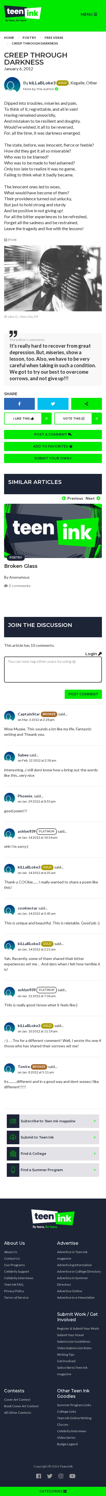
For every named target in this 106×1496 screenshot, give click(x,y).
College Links (66, 1411)
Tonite (24, 1066)
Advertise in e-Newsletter (76, 1297)
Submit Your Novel (70, 1335)
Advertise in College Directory (79, 1271)
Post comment (83, 694)
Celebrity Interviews (18, 1278)
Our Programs (14, 1265)
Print (12, 240)
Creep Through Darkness (35, 43)
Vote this (80, 418)
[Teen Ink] (26, 13)
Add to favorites (51, 446)
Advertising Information (74, 1265)
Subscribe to (48, 1121)
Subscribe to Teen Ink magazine (72, 1370)
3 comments (19, 586)
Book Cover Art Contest (21, 1406)
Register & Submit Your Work (78, 1328)
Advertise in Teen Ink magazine (72, 1255)
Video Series (66, 1437)
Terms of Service (16, 1297)
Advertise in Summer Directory (72, 1281)
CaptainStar (29, 714)
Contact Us (12, 1258)
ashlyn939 (27, 831)
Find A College (33, 1154)
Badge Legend (67, 1444)
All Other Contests (17, 1413)
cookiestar (28, 908)
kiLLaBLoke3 (42, 82)
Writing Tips (65, 1354)
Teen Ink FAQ (13, 1284)
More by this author (39, 89)
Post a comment (51, 434)
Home (9, 38)
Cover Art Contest (17, 1399)
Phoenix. (25, 796)
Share (10, 393)
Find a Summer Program (42, 1170)
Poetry (29, 38)
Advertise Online (69, 1291)
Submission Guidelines (74, 1341)
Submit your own (52, 458)
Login (91, 653)
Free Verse (54, 38)
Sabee (23, 755)
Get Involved (66, 1361)
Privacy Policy (14, 1291)
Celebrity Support (16, 1271)
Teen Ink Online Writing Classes (74, 1421)
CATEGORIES (51, 1491)
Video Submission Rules (74, 1348)
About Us (10, 1252)
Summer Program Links (74, 1405)
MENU (87, 14)
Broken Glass (21, 566)
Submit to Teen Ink (37, 1137)
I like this (30, 418)
